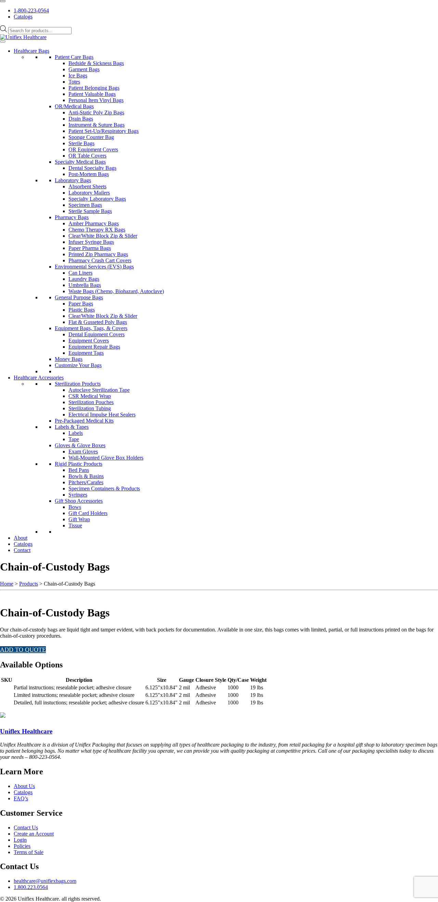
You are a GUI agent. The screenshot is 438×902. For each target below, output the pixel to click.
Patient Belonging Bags (93, 88)
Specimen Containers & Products (104, 488)
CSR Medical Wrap (89, 396)
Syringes (77, 495)
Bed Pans (78, 470)
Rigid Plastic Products (78, 464)
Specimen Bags (85, 205)
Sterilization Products (78, 384)
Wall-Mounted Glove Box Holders (105, 458)
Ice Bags (77, 75)
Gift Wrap (79, 519)
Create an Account (34, 834)
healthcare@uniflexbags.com (45, 881)
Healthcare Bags (31, 51)
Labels (75, 433)
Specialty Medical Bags (80, 162)
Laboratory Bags (73, 180)
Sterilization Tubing (89, 408)
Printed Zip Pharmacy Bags (98, 254)
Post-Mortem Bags (88, 174)
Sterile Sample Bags (90, 211)
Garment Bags (84, 69)
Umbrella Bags (84, 285)
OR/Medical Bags (74, 106)
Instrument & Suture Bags (96, 125)
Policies (22, 846)
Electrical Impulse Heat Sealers (102, 414)
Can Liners (80, 273)
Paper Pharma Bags (89, 248)
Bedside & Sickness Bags (96, 63)
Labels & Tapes (72, 427)
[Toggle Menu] (2, 1)
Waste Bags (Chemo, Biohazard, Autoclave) (116, 291)
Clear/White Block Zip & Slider (102, 236)
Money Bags (68, 359)
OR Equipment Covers (93, 149)
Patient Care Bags (74, 57)
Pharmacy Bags (72, 217)
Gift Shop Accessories (79, 501)
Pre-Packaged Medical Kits (84, 421)
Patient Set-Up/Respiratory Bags (103, 131)
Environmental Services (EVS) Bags (94, 267)
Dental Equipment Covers (96, 334)
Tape (73, 439)
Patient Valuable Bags (92, 94)
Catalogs (23, 17)
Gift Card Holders (87, 513)
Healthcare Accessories (39, 377)
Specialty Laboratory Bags (97, 199)
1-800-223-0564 (31, 10)
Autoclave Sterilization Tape (99, 390)
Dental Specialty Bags (92, 168)
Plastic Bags (81, 310)
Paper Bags (80, 303)
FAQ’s (21, 798)
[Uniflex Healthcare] (23, 37)
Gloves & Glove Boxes (80, 445)
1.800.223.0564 (31, 887)
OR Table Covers (87, 156)
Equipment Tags (86, 353)
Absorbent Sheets (87, 186)
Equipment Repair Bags (94, 347)
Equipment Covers (88, 340)
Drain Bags (80, 119)
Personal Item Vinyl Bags (96, 100)
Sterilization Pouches (91, 402)
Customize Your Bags (78, 365)
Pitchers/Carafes (85, 482)
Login (20, 840)
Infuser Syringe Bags (91, 242)
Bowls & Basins (86, 476)
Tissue (75, 525)
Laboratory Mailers (89, 193)
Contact (22, 550)
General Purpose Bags (79, 297)
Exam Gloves (83, 451)
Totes (74, 82)
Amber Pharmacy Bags (93, 223)
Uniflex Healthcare (26, 731)
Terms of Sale (28, 852)
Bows (74, 507)
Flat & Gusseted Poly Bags (97, 322)
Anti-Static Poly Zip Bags (96, 112)
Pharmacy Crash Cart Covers (99, 260)
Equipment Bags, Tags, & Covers (91, 328)
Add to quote (23, 649)
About (20, 538)
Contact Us (26, 827)
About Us (24, 786)
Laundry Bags (83, 279)
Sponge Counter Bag (91, 137)
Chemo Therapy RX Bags (96, 230)
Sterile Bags (81, 143)
